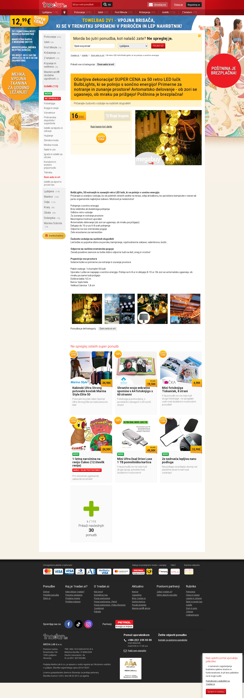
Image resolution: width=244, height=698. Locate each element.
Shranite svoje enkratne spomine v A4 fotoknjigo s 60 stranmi (135, 391)
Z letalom (189, 12)
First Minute (123, 12)
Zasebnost (99, 608)
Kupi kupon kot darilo (101, 126)
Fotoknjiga (49, 103)
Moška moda (51, 145)
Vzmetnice (49, 112)
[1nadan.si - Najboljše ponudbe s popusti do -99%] (54, 4)
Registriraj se (194, 4)
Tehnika (48, 172)
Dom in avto (191, 608)
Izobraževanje (192, 615)
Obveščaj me (160, 4)
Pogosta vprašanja (73, 595)
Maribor (51, 196)
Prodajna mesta (72, 598)
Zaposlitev (137, 595)
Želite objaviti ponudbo (167, 595)
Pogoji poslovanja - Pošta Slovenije (109, 605)
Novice (135, 592)
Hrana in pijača (193, 595)
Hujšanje (48, 135)
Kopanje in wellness (51, 65)
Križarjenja (147, 12)
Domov (46, 592)
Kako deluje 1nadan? (74, 592)
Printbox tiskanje (73, 602)
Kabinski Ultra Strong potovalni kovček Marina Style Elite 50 (89, 391)
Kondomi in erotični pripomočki (50, 165)
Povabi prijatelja (139, 605)
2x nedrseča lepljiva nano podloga (179, 460)
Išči (109, 4)
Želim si (46, 598)
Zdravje (189, 612)
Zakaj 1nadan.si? (164, 592)
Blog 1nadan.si (139, 598)
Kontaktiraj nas (101, 595)
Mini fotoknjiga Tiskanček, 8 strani (175, 389)
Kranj (49, 207)
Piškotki (97, 612)
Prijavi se (178, 4)
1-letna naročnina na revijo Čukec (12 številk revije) (88, 462)
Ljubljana (50, 12)
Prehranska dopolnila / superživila (50, 120)
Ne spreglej (52, 98)
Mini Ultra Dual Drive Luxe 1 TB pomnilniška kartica (134, 460)
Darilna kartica (54, 235)
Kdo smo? (98, 592)
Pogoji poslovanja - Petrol (105, 602)
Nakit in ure (49, 149)
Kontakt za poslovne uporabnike (172, 640)
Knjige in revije (51, 108)
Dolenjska (52, 217)
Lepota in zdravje (194, 598)
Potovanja (82, 12)
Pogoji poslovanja (102, 598)
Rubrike (191, 586)
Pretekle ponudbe (51, 595)
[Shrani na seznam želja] (108, 355)
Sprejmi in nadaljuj (215, 691)
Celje (49, 202)
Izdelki (168, 12)
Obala (50, 212)
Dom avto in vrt (52, 177)
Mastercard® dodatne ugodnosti (52, 75)
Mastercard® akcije (141, 608)
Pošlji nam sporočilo (137, 651)
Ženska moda (51, 140)
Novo (48, 93)
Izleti (103, 12)
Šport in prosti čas (194, 602)
